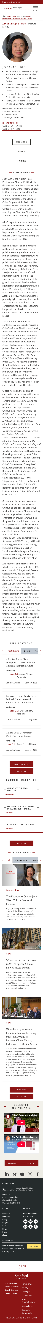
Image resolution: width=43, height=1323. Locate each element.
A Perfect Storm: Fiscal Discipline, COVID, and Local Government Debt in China (21, 671)
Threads (36, 1227)
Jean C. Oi (14, 674)
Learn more (9, 794)
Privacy (25, 1287)
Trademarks (27, 1295)
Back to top (21, 771)
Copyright (26, 1291)
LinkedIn (30, 1227)
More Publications (21, 764)
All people (12, 1163)
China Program (10, 16)
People (5, 1223)
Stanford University (11, 1)
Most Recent (13, 650)
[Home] (16, 8)
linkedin (7, 1174)
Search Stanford (11, 1290)
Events (4, 1232)
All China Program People (14, 23)
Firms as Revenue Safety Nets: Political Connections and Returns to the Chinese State (21, 708)
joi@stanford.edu (10, 122)
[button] (40, 650)
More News (21, 1090)
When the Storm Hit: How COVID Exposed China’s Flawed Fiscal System (21, 961)
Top (24, 1266)
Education (6, 1216)
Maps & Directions (12, 1287)
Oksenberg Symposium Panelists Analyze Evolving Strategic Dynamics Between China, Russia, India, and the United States (21, 1039)
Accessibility (27, 1306)
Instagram (25, 1227)
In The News (21, 161)
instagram (30, 1174)
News (35, 860)
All (9, 860)
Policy (4, 1219)
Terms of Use (27, 1283)
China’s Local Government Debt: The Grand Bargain (21, 742)
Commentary (21, 860)
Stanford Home (11, 1283)
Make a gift (34, 1246)
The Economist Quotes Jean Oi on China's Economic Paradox (21, 894)
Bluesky (30, 1221)
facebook (37, 1174)
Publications (21, 142)
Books (27, 650)
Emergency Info (11, 1293)
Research (21, 151)
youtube (22, 1174)
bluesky (14, 1174)
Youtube (36, 1221)
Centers (5, 1226)
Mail (25, 1221)
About (4, 1235)
